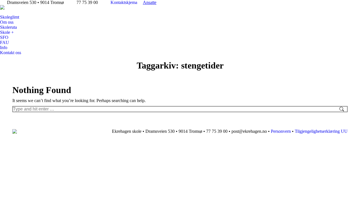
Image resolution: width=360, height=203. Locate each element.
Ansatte (149, 2)
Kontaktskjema (124, 2)
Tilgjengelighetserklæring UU (321, 131)
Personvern (281, 131)
